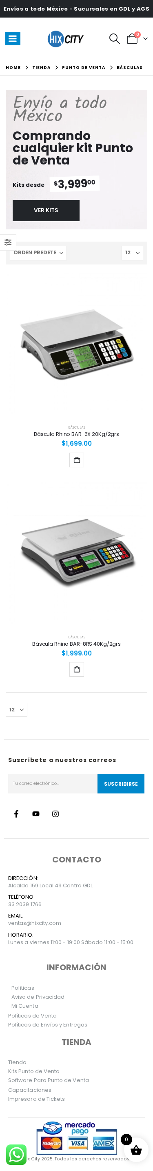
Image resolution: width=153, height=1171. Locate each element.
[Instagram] (55, 814)
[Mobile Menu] (13, 38)
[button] (114, 38)
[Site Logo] (67, 39)
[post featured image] (76, 343)
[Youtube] (36, 814)
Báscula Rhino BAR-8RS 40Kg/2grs (76, 643)
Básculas (76, 427)
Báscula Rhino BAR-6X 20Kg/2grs (76, 434)
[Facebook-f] (16, 814)
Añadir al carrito (76, 460)
